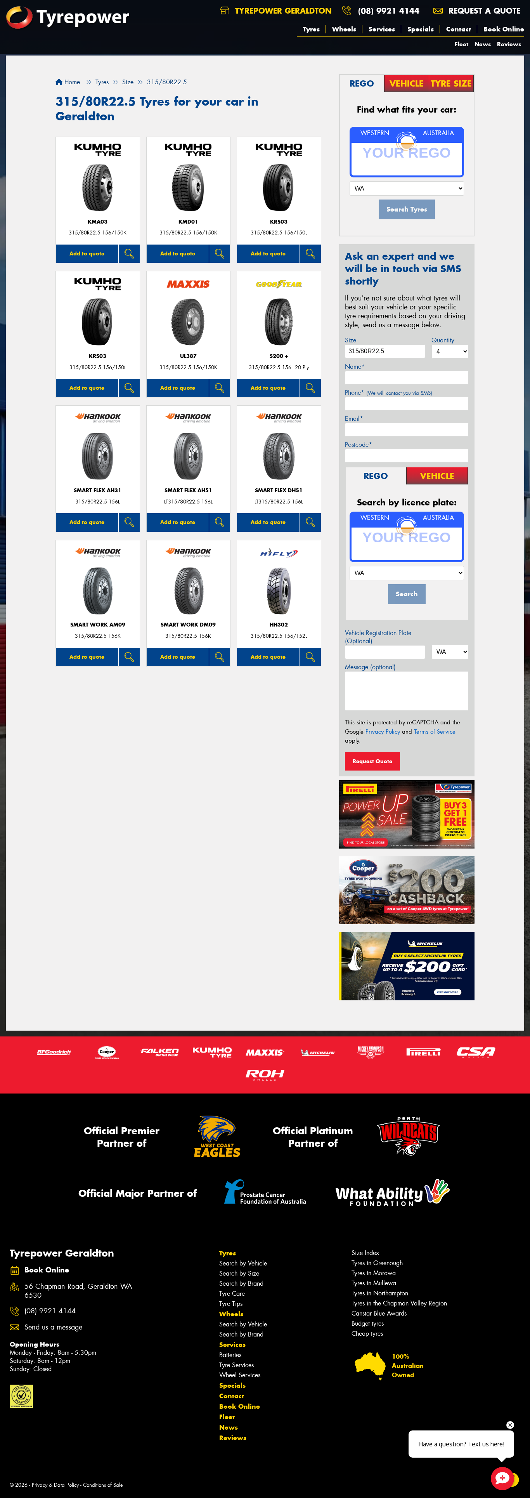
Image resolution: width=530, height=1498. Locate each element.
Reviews (509, 44)
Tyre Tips (230, 1304)
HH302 (279, 624)
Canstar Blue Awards (379, 1313)
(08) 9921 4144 (388, 11)
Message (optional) (370, 667)
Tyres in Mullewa (374, 1283)
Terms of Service (435, 732)
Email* (354, 419)
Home (71, 82)
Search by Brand (241, 1283)
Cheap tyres (367, 1334)
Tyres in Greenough (377, 1263)
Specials (420, 29)
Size (350, 340)
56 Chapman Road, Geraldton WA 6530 (78, 1291)
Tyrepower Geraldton (282, 11)
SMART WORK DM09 (188, 624)
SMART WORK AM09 (97, 624)
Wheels (344, 29)
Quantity (442, 340)
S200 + (279, 356)
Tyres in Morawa (374, 1273)
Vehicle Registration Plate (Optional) (378, 637)
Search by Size (239, 1273)
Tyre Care (232, 1294)
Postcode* (358, 445)
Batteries (230, 1355)
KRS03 (279, 222)
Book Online (503, 29)
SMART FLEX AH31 (97, 490)
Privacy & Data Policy (55, 1485)
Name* (355, 367)
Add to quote (86, 253)
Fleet (461, 44)
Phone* (388, 393)
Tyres (311, 29)
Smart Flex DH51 (279, 490)
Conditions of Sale (103, 1485)
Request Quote (372, 761)
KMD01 (188, 222)
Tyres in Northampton (380, 1293)
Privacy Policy (382, 732)
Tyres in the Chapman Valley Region (399, 1303)
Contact (458, 29)
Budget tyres (368, 1323)
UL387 (188, 356)
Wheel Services (239, 1375)
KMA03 (97, 222)
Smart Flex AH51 (188, 490)
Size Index (365, 1253)
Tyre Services (236, 1365)
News (483, 44)
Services (382, 29)
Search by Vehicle (243, 1263)
